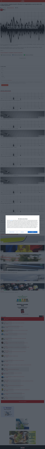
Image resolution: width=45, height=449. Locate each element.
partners (11, 220)
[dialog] (22, 224)
